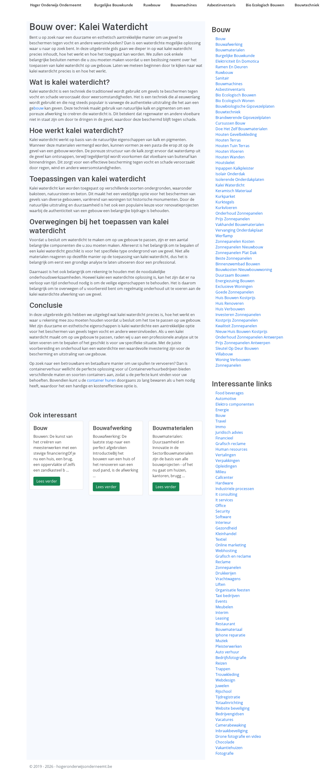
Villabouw (224, 354)
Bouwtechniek (227, 111)
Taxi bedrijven (227, 595)
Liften (220, 584)
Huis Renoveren (229, 303)
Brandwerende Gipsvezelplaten (243, 117)
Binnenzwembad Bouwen (237, 264)
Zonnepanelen (228, 365)
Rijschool (223, 691)
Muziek (221, 640)
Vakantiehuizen (229, 747)
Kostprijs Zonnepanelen (236, 320)
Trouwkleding (227, 674)
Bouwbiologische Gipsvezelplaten (244, 106)
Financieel (224, 438)
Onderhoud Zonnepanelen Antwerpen (249, 337)
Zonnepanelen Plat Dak (236, 252)
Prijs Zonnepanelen (232, 218)
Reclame (223, 561)
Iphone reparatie (230, 635)
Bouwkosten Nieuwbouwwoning (243, 269)
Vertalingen (225, 454)
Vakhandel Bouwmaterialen (239, 224)
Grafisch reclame (230, 443)
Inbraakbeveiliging (231, 730)
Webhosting (226, 550)
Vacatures (224, 719)
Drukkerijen (225, 573)
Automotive (225, 398)
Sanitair (222, 78)
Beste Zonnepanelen (233, 258)
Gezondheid (226, 528)
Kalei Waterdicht (230, 185)
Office (220, 505)
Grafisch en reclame (233, 556)
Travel (220, 421)
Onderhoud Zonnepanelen (239, 213)
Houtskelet (225, 162)
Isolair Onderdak (230, 173)
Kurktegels (224, 202)
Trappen (222, 668)
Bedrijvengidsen (229, 713)
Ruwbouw (151, 5)
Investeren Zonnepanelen (238, 314)
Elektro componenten (234, 404)
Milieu (220, 471)
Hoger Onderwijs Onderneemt (55, 5)
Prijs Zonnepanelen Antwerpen (242, 342)
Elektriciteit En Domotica (237, 61)
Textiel (221, 539)
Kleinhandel (225, 533)
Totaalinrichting (229, 702)
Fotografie (224, 753)
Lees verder (46, 481)
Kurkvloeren (226, 207)
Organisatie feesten (232, 590)
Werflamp (224, 235)
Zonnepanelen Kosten (234, 241)
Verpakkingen (227, 460)
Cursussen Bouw (230, 123)
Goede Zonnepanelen (234, 292)
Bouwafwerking (229, 44)
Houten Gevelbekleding (236, 134)
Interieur (223, 522)
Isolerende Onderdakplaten (239, 179)
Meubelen (224, 606)
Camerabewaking (230, 725)
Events (221, 601)
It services (224, 500)
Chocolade (224, 742)
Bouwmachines (184, 5)
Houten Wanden (230, 157)
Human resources (231, 449)
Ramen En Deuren (231, 66)
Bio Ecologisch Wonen (234, 100)
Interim (221, 612)
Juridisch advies (229, 432)
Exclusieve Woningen (234, 286)
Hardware (224, 483)
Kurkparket (225, 196)
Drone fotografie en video (238, 736)
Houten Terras (228, 140)
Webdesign (225, 680)
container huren (101, 380)
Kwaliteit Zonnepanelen (236, 325)
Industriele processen (234, 488)
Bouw (220, 38)
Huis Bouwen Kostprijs (235, 297)
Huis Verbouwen (230, 309)
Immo (220, 426)
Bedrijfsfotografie (230, 657)
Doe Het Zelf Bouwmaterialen (241, 128)
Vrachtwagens (228, 578)
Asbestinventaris (221, 5)
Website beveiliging (232, 708)
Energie (222, 409)
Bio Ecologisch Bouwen (265, 5)
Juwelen (222, 685)
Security (222, 511)
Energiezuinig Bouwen (234, 280)
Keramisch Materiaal (233, 190)
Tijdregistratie (227, 697)
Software (223, 516)
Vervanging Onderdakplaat (239, 230)
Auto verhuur (227, 652)
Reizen (221, 663)
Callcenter (224, 477)
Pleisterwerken (228, 646)
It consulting (226, 494)
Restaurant (225, 623)
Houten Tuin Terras (232, 145)
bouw (38, 108)
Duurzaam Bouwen (232, 275)
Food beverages (229, 393)
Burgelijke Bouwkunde (113, 5)
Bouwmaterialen (230, 50)
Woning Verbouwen (233, 359)
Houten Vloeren (229, 151)
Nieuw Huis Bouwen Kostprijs (241, 331)
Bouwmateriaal (228, 629)
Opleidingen (226, 466)
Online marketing (230, 545)
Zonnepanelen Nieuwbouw (239, 247)
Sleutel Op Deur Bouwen (237, 348)
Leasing (222, 618)
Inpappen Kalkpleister (234, 168)
